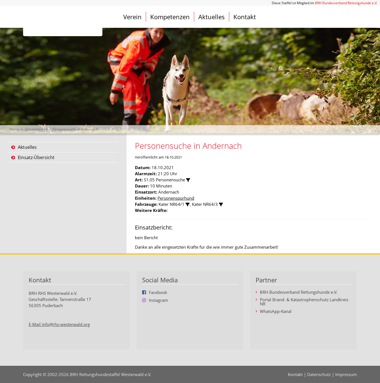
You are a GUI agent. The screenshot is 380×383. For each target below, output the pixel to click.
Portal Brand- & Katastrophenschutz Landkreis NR (304, 302)
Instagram (158, 300)
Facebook (158, 292)
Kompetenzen (170, 17)
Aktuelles (211, 17)
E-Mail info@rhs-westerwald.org (59, 324)
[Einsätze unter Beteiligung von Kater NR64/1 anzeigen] (188, 204)
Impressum (346, 374)
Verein (132, 17)
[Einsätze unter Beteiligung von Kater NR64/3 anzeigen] (221, 204)
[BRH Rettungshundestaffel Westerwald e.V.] (62, 21)
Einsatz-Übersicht (36, 157)
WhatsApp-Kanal (276, 311)
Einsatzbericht (36, 129)
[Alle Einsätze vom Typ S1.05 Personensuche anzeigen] (188, 180)
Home (14, 129)
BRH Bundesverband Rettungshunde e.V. (346, 3)
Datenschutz (319, 374)
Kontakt (244, 17)
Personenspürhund (175, 198)
